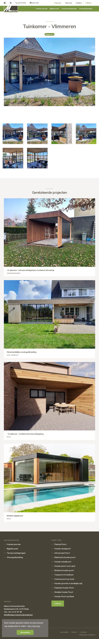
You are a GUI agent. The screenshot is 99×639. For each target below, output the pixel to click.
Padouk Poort (60, 544)
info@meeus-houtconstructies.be (18, 615)
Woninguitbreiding (85, 8)
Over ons (68, 3)
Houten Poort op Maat (64, 596)
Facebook (5, 3)
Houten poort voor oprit (64, 566)
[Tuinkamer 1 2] (13, 158)
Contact (79, 3)
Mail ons (35, 3)
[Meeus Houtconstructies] (11, 9)
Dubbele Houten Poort (64, 587)
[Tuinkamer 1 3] (62, 134)
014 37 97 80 (21, 3)
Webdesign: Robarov (87, 635)
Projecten (57, 3)
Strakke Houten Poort (63, 592)
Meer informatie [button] (34, 626)
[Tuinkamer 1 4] (86, 134)
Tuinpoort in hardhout (63, 574)
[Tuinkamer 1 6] (37, 134)
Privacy (74, 632)
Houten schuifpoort (62, 561)
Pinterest (11, 3)
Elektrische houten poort (64, 557)
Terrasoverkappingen (69, 8)
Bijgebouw (49, 34)
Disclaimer (64, 632)
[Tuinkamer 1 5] (13, 134)
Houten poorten (42, 8)
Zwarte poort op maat (64, 579)
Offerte (88, 3)
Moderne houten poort (64, 570)
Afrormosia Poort (62, 553)
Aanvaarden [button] (25, 632)
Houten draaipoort (62, 548)
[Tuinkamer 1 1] (37, 158)
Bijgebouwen (54, 8)
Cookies (83, 632)
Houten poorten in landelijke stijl (68, 583)
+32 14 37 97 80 (14, 612)
